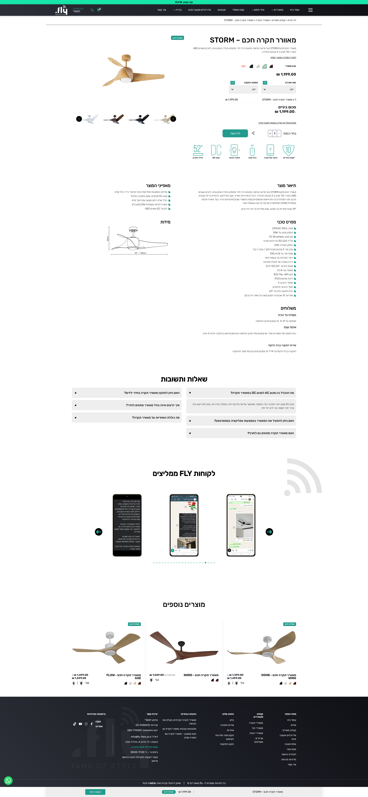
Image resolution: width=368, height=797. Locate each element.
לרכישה (235, 133)
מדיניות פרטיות (288, 759)
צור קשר (161, 9)
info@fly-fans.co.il (141, 736)
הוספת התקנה (251, 82)
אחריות (230, 730)
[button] (269, 532)
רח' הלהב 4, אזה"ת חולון (138, 741)
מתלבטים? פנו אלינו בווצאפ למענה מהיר (277, 122)
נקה (243, 66)
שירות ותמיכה (227, 725)
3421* (148, 720)
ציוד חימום (259, 9)
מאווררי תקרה (263, 20)
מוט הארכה (290, 82)
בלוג (232, 720)
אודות (293, 725)
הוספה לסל (95, 792)
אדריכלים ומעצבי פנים (199, 9)
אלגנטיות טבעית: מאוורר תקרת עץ (179, 728)
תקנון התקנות (227, 744)
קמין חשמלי (238, 9)
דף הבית (292, 20)
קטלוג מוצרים (278, 20)
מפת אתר (291, 749)
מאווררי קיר (257, 728)
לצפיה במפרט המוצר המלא (283, 57)
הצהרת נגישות (289, 754)
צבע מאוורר (290, 66)
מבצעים (222, 9)
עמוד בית (294, 9)
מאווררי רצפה (256, 733)
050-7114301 (134, 730)
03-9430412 (143, 725)
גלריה (179, 9)
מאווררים (278, 9)
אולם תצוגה (290, 744)
